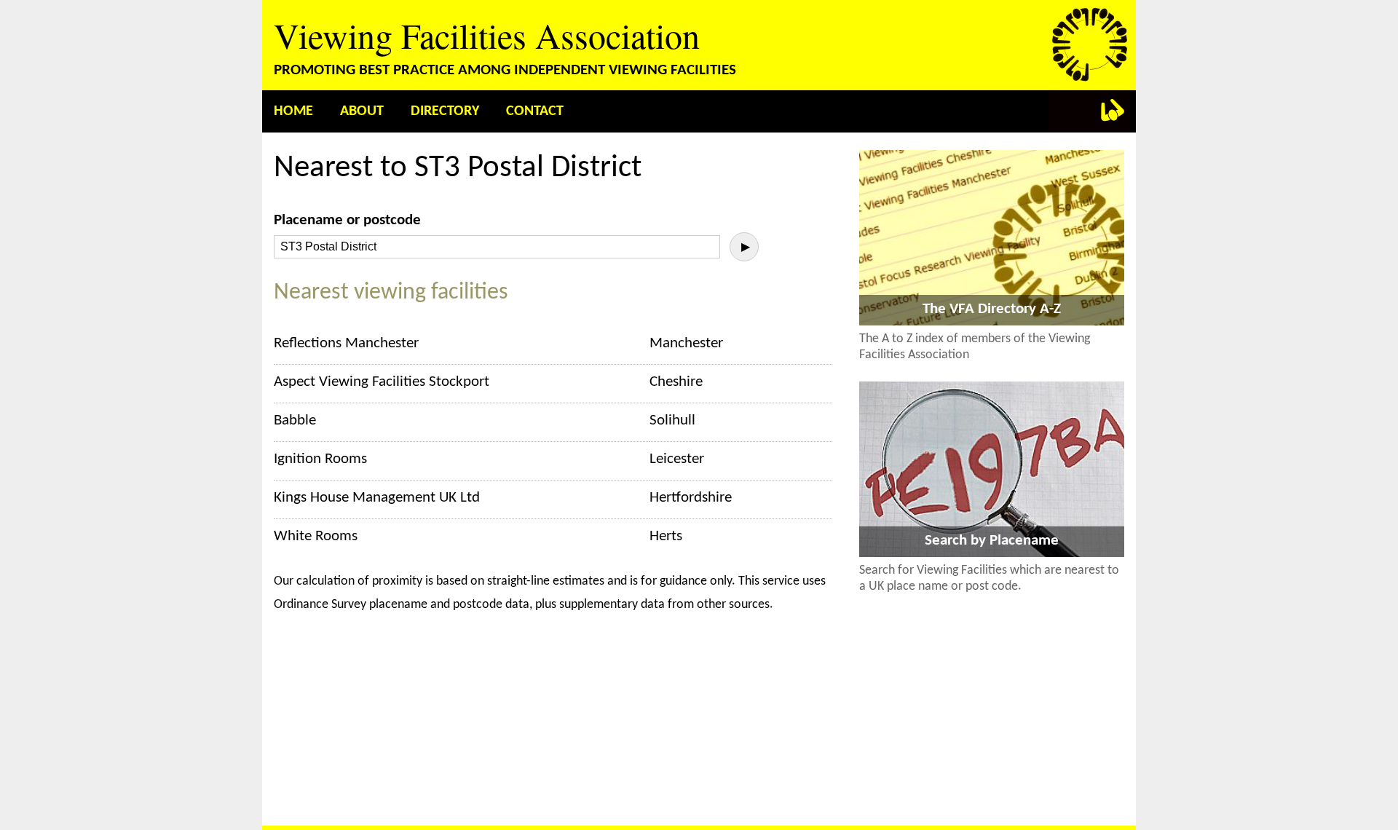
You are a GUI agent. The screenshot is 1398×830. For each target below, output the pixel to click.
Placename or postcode (347, 220)
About (362, 111)
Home (293, 111)
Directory (445, 111)
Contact (535, 111)
